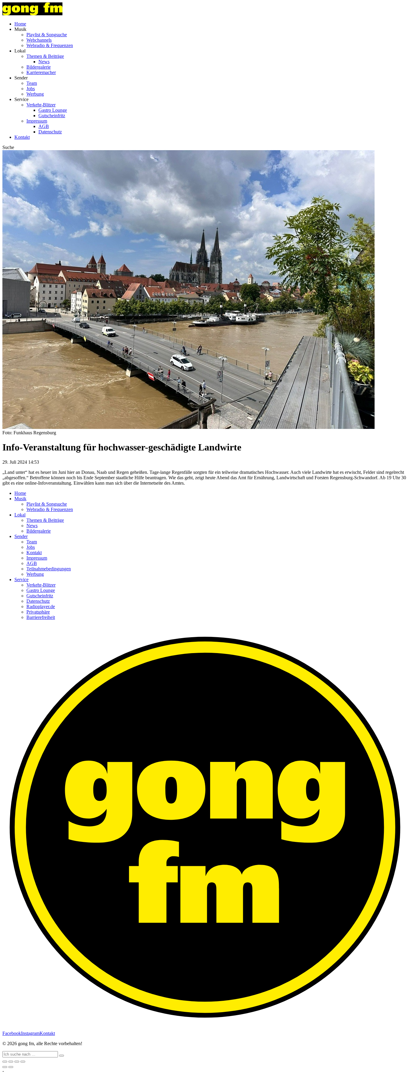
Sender (21, 536)
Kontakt (22, 137)
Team (31, 83)
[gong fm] (32, 13)
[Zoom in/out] (22, 1062)
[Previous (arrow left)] (4, 1067)
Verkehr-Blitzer (41, 104)
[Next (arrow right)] (10, 1067)
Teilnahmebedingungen (48, 568)
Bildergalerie (38, 67)
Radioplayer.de (40, 606)
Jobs (30, 88)
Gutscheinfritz (51, 115)
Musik (20, 498)
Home (20, 23)
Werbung (35, 94)
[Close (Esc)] (4, 1062)
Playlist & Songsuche (46, 34)
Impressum (36, 120)
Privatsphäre (38, 611)
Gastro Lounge (52, 110)
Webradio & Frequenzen (49, 45)
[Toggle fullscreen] (16, 1062)
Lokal (20, 514)
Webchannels (39, 40)
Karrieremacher (41, 72)
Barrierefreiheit (40, 617)
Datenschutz (50, 131)
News (44, 61)
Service (21, 579)
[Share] (10, 1062)
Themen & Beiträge (45, 56)
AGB (43, 126)
